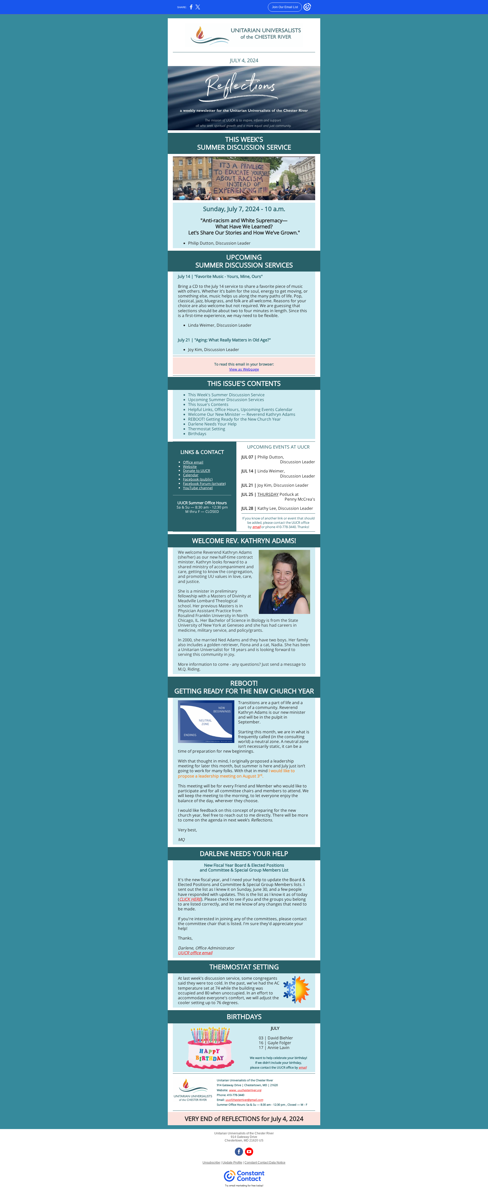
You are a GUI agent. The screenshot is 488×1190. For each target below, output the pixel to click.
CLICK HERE (190, 899)
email (256, 527)
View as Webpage (244, 369)
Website (190, 466)
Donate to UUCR (196, 470)
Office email (193, 462)
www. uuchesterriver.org (245, 1090)
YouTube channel (198, 487)
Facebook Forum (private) (204, 483)
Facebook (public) (197, 479)
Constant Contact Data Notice (265, 1162)
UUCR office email (195, 953)
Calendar (191, 474)
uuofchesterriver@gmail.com (244, 1100)
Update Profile (232, 1162)
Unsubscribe (211, 1162)
